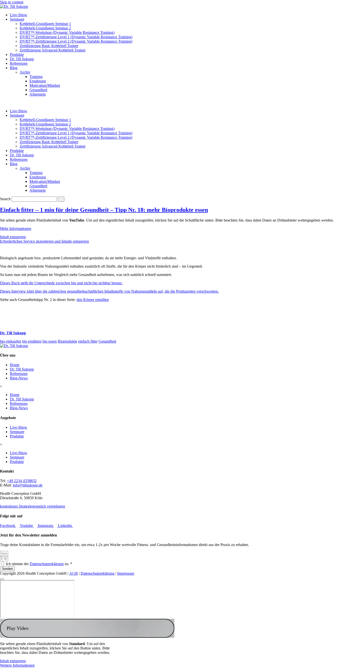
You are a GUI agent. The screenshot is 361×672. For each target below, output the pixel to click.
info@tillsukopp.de (27, 485)
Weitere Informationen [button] (17, 665)
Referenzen (19, 63)
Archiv (25, 72)
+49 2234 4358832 (22, 481)
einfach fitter (87, 341)
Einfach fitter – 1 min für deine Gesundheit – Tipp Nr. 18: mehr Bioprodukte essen (104, 210)
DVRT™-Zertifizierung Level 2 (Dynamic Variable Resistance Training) (76, 41)
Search (5, 199)
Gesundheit (38, 90)
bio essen (49, 341)
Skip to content (11, 2)
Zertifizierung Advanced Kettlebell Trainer (52, 50)
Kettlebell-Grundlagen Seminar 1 (45, 24)
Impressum (125, 573)
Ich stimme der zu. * (39, 564)
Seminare (17, 19)
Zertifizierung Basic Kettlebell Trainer (49, 46)
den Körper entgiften (93, 300)
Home (14, 365)
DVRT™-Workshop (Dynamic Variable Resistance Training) (67, 32)
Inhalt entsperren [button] (13, 237)
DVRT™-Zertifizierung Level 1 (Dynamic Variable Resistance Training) (76, 37)
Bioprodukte (67, 341)
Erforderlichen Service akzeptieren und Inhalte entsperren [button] (44, 241)
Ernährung (37, 81)
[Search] (61, 199)
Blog (13, 68)
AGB (73, 573)
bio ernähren (32, 341)
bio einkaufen (10, 341)
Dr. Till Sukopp (22, 59)
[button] (87, 628)
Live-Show (18, 15)
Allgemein (37, 94)
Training (35, 77)
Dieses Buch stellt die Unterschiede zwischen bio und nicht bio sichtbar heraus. (61, 283)
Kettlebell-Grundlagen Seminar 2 (45, 28)
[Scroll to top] (2, 579)
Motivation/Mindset (44, 85)
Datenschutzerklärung (47, 564)
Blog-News (19, 378)
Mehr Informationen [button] (15, 228)
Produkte (17, 54)
